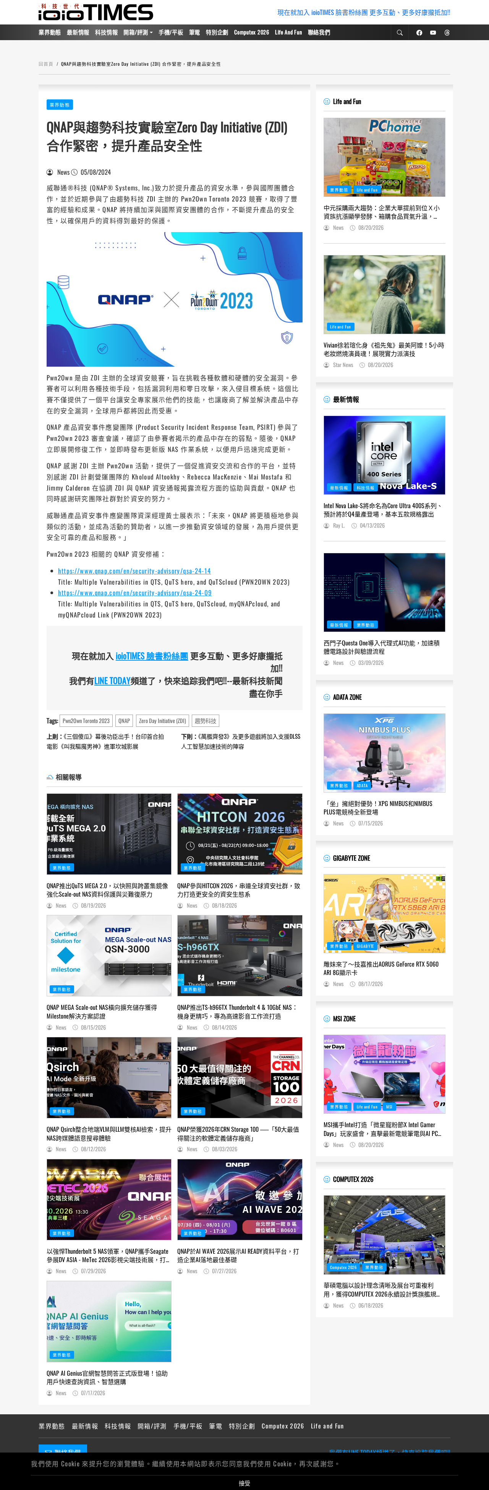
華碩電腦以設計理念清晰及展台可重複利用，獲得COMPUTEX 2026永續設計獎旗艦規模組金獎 (383, 1289)
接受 (244, 1483)
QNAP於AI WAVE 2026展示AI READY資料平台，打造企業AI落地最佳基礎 (238, 1255)
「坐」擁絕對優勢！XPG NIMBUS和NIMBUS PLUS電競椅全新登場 (378, 807)
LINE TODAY (112, 680)
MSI (389, 1106)
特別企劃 (217, 32)
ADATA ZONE (347, 697)
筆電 (194, 32)
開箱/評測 (135, 32)
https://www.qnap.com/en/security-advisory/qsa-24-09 (135, 592)
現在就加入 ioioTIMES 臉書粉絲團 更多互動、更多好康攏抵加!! (363, 12)
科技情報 (106, 32)
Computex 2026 (251, 32)
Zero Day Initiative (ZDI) (162, 721)
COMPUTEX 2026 (353, 1179)
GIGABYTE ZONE (351, 858)
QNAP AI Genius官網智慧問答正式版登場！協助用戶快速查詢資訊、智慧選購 (107, 1377)
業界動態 (50, 32)
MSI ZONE (344, 1018)
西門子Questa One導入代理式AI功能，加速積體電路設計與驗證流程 (382, 647)
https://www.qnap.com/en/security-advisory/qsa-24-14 (134, 570)
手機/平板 (171, 32)
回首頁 (46, 63)
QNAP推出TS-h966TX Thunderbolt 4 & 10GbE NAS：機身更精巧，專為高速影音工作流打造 (237, 1011)
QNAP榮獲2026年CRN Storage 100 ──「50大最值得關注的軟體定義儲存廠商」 (238, 1133)
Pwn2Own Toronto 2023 (86, 721)
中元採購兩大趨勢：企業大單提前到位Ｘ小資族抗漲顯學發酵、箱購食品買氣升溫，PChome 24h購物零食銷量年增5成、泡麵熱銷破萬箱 (382, 212)
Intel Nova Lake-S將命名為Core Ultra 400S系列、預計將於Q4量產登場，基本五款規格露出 (383, 509)
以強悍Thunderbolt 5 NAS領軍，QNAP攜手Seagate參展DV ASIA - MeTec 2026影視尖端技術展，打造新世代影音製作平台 (107, 1255)
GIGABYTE (365, 946)
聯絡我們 (319, 32)
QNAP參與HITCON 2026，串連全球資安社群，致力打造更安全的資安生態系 (238, 890)
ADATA (362, 785)
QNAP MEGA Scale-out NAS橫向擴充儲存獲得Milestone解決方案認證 (102, 1011)
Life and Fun (288, 32)
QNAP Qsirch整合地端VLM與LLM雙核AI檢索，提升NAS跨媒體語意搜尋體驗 (109, 1133)
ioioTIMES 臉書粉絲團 (152, 655)
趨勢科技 (205, 721)
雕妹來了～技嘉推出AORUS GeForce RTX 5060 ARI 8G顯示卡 (381, 968)
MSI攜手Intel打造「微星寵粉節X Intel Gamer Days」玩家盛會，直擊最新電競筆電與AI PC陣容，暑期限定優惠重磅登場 (384, 1128)
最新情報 (78, 32)
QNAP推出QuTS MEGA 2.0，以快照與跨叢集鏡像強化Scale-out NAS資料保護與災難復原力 (107, 890)
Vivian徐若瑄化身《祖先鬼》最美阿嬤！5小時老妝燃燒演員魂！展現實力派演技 (384, 349)
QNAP (124, 721)
